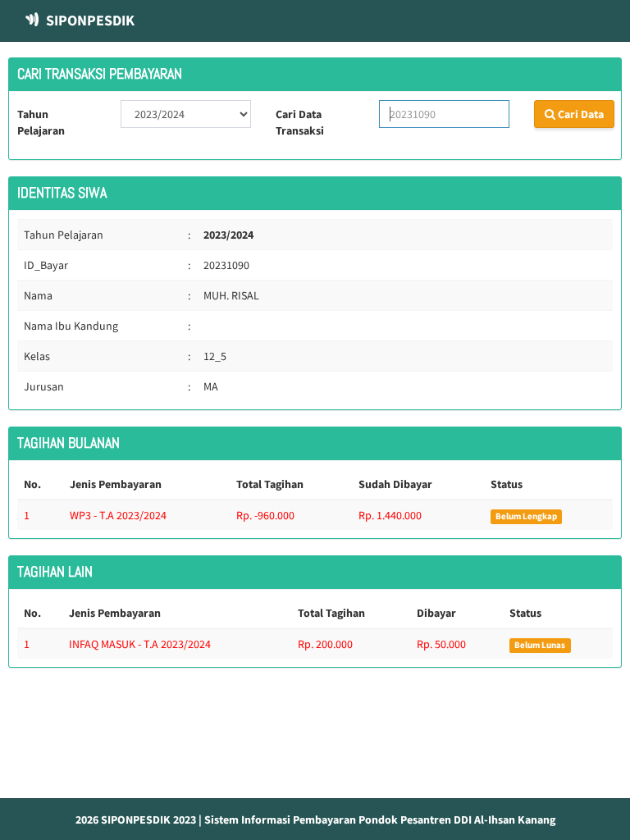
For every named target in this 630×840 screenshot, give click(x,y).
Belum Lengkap (526, 516)
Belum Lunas (539, 645)
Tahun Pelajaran (41, 122)
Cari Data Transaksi (300, 122)
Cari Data (579, 114)
